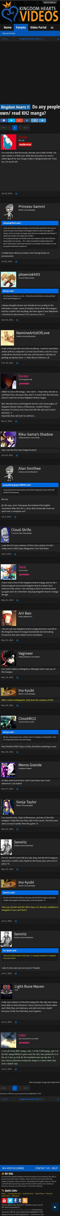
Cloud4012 (27, 718)
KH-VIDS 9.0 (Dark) (13, 1168)
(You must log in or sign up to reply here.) (44, 1082)
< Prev (3, 128)
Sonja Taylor (26, 801)
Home (7, 27)
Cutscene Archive (14, 1193)
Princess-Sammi (31, 206)
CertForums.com (37, 1214)
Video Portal (38, 27)
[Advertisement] (30, 73)
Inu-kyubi (26, 690)
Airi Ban (24, 613)
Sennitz (20, 842)
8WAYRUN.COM (35, 1093)
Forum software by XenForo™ (13, 1205)
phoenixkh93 (29, 274)
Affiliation (15, 1196)
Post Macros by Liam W (34, 1205)
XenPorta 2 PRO (6, 1093)
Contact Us (42, 1168)
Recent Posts (9, 33)
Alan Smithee (29, 468)
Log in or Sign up (49, 2)
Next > (26, 128)
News (4, 1193)
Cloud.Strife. (21, 529)
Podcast (49, 1193)
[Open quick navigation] (58, 39)
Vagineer (25, 653)
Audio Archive (28, 1193)
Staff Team (6, 1196)
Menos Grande (30, 764)
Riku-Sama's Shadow (35, 434)
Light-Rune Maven (29, 986)
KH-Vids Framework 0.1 (11, 1207)
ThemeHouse (37, 1209)
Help (55, 1168)
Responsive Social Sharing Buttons (15, 1214)
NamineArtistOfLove (33, 332)
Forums (21, 27)
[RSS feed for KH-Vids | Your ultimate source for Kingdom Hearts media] (25, 1200)
